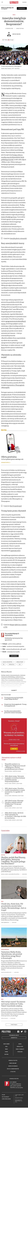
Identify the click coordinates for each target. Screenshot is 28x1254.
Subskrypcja (14, 1037)
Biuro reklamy (12, 1063)
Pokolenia (20, 1051)
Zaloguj (24, 2)
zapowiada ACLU (15, 551)
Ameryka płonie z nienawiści (18, 238)
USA (20, 664)
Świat (14, 14)
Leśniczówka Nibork (6, 1098)
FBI (3, 664)
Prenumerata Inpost (14, 1035)
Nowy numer (6, 1043)
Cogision (19, 1094)
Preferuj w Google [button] (9, 39)
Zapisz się (14, 748)
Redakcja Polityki (13, 1060)
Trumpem (5, 601)
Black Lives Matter (7, 661)
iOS (11, 1082)
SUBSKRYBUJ (21, 8)
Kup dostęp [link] (14, 655)
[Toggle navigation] (2, 2)
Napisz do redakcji (13, 1066)
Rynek (6, 1051)
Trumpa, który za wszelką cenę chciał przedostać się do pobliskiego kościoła (12, 157)
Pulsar (3, 1094)
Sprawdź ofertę (5, 462)
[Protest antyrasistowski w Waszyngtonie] (14, 54)
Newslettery (20, 1046)
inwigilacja (11, 664)
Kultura (6, 1054)
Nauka (20, 1043)
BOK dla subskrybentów (13, 1068)
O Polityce (12, 1071)
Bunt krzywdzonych (16, 506)
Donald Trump (20, 661)
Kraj (6, 1046)
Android (14, 1082)
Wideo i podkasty (20, 1049)
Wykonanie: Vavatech (19, 1097)
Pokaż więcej (14, 1024)
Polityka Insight (5, 1096)
